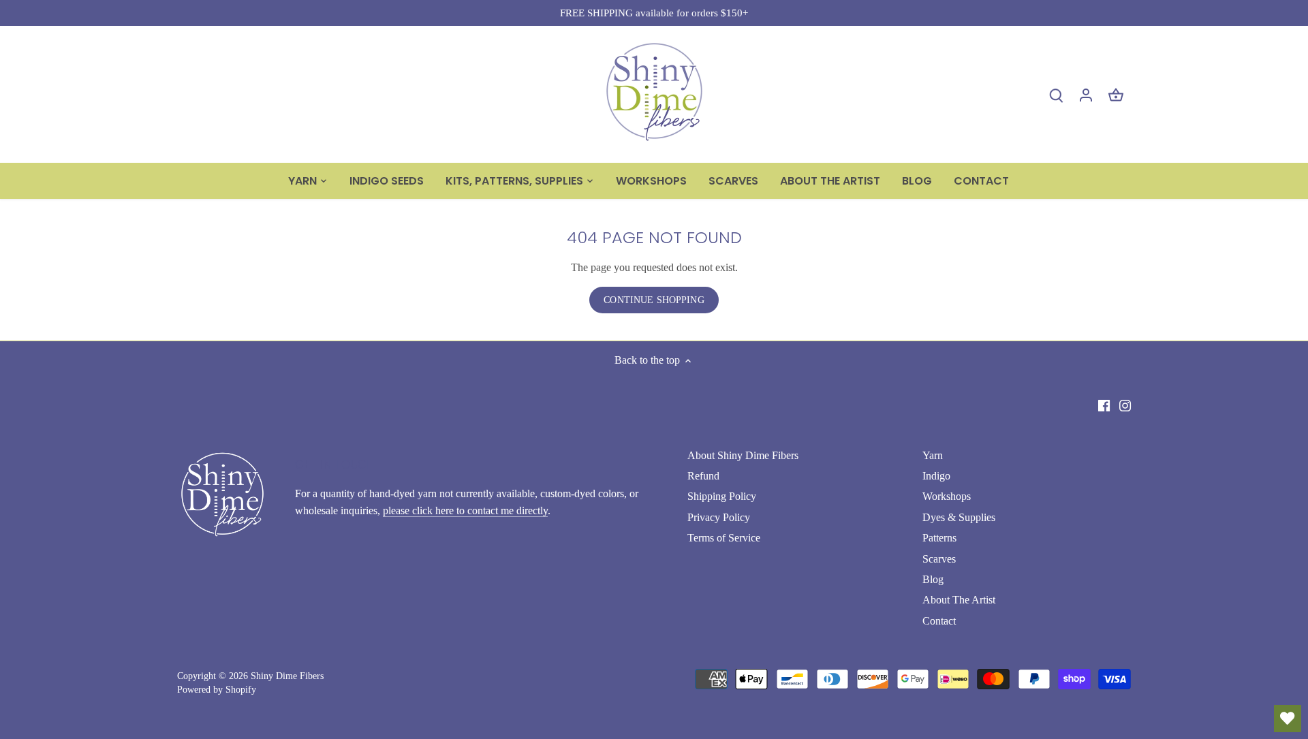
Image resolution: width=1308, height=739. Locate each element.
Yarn (932, 455)
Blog (933, 579)
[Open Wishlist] (1287, 718)
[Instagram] (1125, 404)
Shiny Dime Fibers (287, 675)
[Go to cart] (1116, 94)
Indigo (936, 476)
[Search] (1056, 94)
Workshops (946, 496)
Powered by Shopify (216, 689)
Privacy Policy (718, 517)
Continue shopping (654, 300)
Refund (703, 476)
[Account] (1086, 94)
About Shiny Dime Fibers (742, 455)
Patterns (939, 538)
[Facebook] (1104, 404)
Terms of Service (723, 538)
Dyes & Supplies (958, 517)
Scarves (939, 559)
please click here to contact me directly (465, 510)
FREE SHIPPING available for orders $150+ (654, 12)
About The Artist (958, 600)
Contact (939, 621)
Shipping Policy (721, 496)
